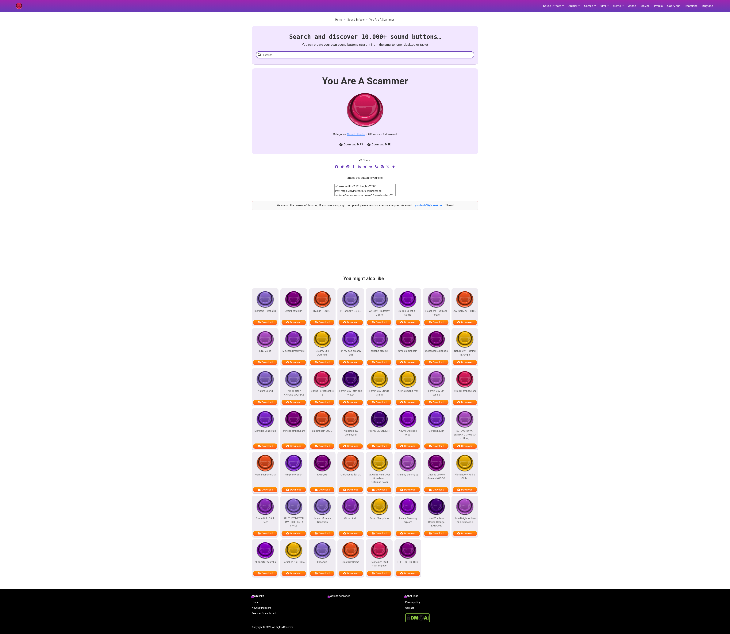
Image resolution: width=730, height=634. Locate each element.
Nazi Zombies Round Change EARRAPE (436, 522)
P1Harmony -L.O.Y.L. (351, 310)
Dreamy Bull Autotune (322, 352)
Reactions (691, 6)
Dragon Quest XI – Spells (408, 312)
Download (267, 322)
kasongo (322, 562)
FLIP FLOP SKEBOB (408, 562)
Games (588, 6)
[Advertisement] (365, 246)
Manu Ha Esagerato (265, 430)
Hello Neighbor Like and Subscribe (465, 520)
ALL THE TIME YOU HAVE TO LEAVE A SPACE (293, 522)
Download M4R (381, 144)
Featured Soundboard (264, 613)
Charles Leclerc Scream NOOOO (436, 476)
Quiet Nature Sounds (436, 350)
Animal (572, 6)
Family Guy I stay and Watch (350, 392)
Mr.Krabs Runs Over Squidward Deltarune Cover (379, 478)
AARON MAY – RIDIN (464, 310)
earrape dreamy (379, 350)
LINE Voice (265, 350)
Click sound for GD (350, 474)
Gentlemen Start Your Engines (379, 564)
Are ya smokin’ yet (408, 390)
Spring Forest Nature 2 (322, 392)
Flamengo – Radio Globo (465, 476)
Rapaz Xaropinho (379, 518)
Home (339, 19)
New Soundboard (261, 607)
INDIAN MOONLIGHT (379, 430)
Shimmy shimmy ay (407, 474)
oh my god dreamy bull (350, 352)
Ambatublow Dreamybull (351, 432)
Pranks (658, 6)
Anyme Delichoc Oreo (408, 432)
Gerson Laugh (436, 430)
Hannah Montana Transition (322, 520)
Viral (603, 6)
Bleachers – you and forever (436, 312)
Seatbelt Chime (351, 562)
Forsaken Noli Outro (294, 562)
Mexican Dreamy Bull (293, 350)
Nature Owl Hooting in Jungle (465, 352)
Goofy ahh (673, 6)
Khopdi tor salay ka (265, 562)
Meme (617, 6)
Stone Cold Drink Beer (265, 520)
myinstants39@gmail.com (428, 205)
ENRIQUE (322, 474)
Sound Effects (552, 6)
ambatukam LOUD (322, 430)
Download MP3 (353, 144)
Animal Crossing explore (408, 520)
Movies (645, 6)
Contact (409, 607)
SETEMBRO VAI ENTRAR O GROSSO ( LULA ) (465, 434)
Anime (632, 6)
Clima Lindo (350, 518)
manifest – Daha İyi (265, 310)
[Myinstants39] (19, 6)
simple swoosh (293, 474)
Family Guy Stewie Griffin (379, 392)
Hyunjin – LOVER (322, 310)
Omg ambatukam (407, 350)
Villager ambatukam (465, 390)
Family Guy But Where (436, 392)
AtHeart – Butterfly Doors (379, 312)
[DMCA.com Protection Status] (441, 617)
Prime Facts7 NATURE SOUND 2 (294, 392)
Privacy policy (412, 602)
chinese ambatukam (294, 430)
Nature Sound (265, 390)
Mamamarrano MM (265, 474)
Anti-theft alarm (293, 310)
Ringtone (707, 6)
